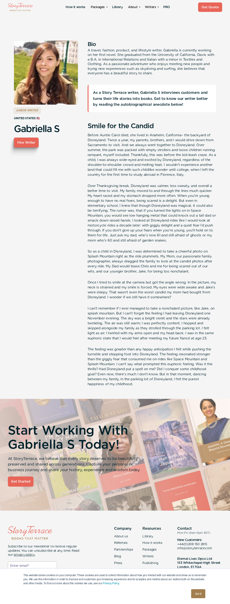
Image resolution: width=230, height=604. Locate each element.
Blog (117, 556)
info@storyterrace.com (194, 548)
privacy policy (24, 554)
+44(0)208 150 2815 (192, 544)
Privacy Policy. (111, 583)
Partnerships (123, 549)
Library (117, 7)
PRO (166, 7)
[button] (99, 7)
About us (121, 536)
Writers (148, 556)
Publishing (150, 563)
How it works (75, 7)
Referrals (121, 543)
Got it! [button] (198, 593)
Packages (149, 549)
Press (118, 563)
